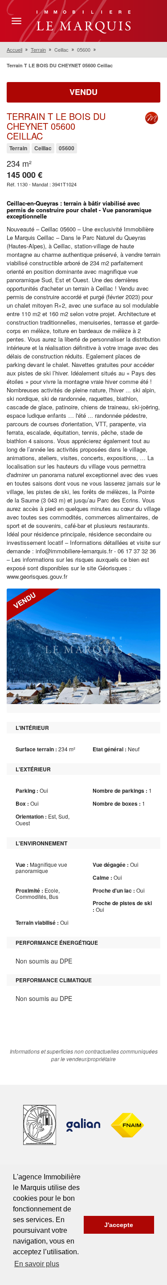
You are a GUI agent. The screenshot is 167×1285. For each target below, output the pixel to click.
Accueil (14, 49)
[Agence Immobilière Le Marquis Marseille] (83, 20)
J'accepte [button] (118, 1224)
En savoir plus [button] (36, 1264)
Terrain (38, 49)
